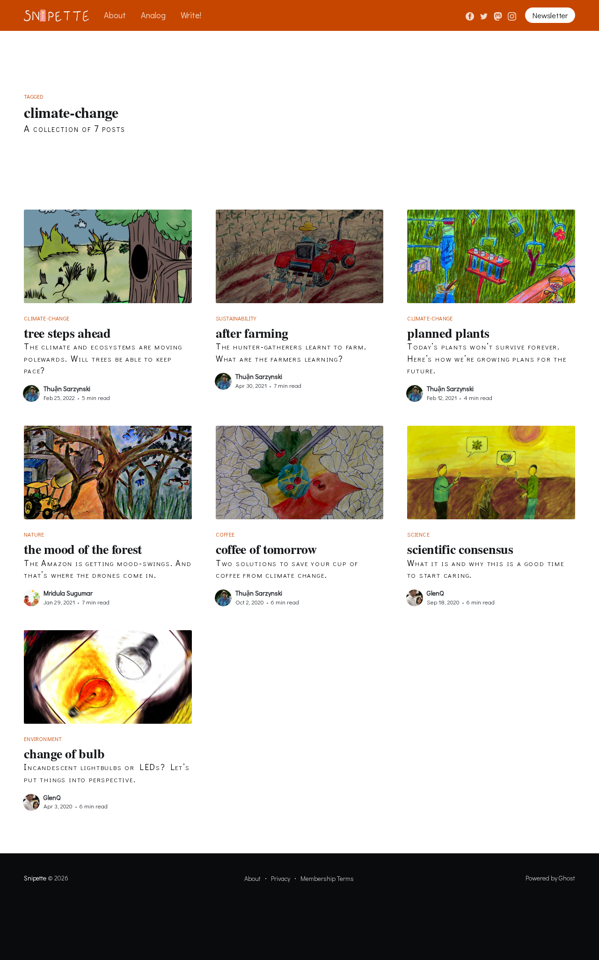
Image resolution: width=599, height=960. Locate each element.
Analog (153, 15)
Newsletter (550, 15)
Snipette (35, 877)
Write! (191, 15)
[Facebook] (470, 15)
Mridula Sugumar (68, 593)
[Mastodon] (499, 15)
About (115, 15)
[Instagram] (512, 15)
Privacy (280, 878)
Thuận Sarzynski (67, 388)
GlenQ (435, 593)
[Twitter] (485, 15)
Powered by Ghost (550, 877)
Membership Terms (327, 878)
